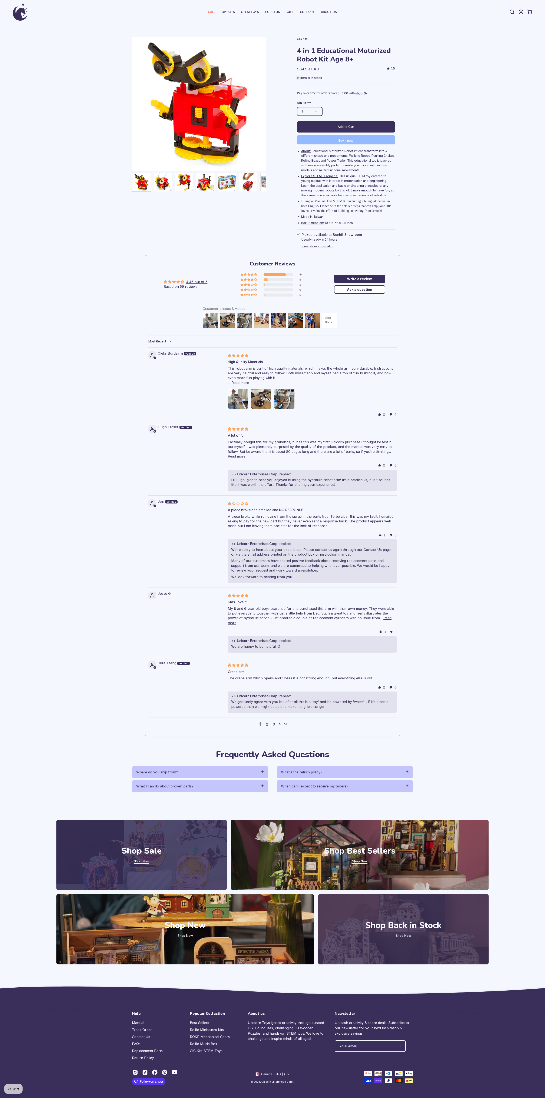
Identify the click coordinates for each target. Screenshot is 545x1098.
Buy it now (345, 140)
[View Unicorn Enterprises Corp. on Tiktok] (145, 1072)
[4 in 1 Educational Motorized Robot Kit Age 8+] (141, 182)
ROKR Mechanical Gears (210, 1037)
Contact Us (141, 1037)
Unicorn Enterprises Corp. (277, 1081)
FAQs (136, 1044)
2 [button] (267, 724)
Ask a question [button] (359, 289)
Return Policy (143, 1058)
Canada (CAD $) (273, 1074)
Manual (138, 1023)
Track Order (142, 1030)
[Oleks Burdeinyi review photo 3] (284, 398)
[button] (307, 12)
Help (136, 1013)
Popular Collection (207, 1013)
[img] (391, 68)
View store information (317, 246)
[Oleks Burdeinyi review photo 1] (238, 398)
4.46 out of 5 (196, 282)
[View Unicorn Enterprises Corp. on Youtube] (174, 1072)
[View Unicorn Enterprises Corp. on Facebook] (155, 1072)
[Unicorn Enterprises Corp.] (20, 12)
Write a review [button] (359, 279)
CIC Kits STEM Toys (206, 1051)
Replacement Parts (147, 1051)
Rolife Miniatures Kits (207, 1030)
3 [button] (274, 724)
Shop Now (141, 861)
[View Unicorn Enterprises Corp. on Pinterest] (164, 1072)
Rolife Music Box (203, 1044)
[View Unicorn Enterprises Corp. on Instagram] (135, 1072)
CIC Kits (302, 39)
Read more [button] (240, 383)
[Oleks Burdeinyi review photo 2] (261, 398)
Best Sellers (199, 1023)
